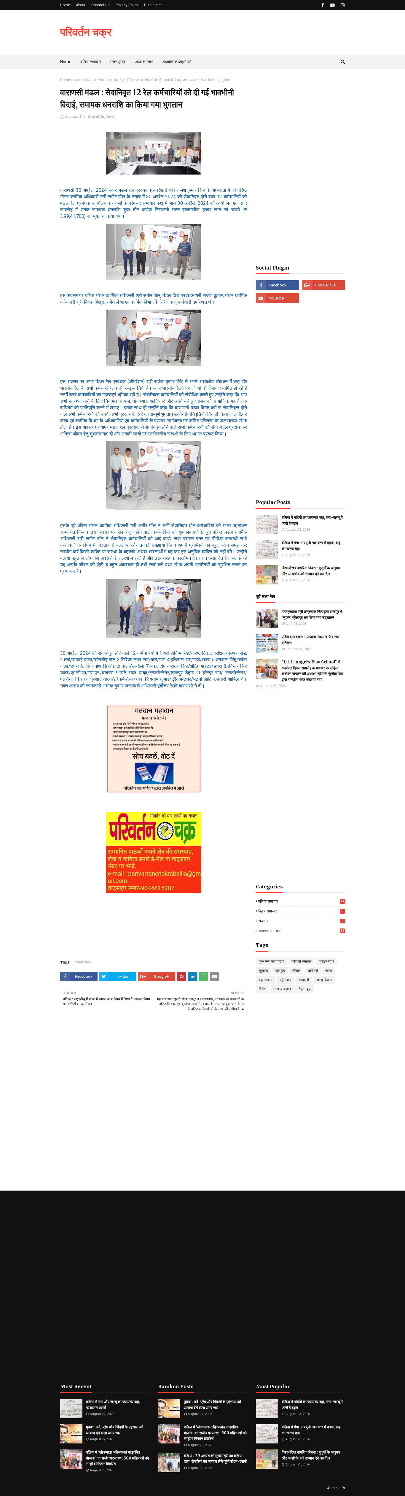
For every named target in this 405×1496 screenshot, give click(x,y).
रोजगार (300, 921)
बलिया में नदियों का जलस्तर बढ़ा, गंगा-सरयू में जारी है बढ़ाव (312, 520)
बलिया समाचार (301, 901)
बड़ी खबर (285, 980)
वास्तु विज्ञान (324, 980)
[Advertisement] (300, 167)
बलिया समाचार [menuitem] (90, 61)
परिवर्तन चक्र (85, 32)
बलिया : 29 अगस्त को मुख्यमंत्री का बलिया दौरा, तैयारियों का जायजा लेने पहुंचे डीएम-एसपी (215, 1458)
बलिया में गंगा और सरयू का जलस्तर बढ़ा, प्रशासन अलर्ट (113, 1404)
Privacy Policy (127, 5)
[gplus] (323, 285)
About (80, 5)
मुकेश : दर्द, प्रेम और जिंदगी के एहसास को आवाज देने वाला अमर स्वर (114, 1429)
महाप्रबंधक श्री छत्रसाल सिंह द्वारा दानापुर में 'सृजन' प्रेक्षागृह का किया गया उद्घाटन (312, 614)
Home (65, 5)
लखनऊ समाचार (301, 930)
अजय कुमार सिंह (74, 117)
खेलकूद (280, 971)
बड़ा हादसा (265, 980)
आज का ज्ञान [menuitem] (144, 61)
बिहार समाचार (301, 911)
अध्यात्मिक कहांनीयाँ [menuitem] (176, 61)
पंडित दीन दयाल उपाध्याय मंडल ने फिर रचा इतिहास (310, 639)
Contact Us (100, 5)
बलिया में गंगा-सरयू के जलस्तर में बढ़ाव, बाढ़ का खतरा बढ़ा (311, 545)
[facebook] (323, 5)
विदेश (262, 989)
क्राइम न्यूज (326, 961)
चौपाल (296, 971)
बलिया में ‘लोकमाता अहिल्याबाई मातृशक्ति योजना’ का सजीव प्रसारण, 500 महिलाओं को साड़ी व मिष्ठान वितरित (117, 1458)
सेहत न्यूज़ (304, 989)
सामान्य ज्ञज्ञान (282, 989)
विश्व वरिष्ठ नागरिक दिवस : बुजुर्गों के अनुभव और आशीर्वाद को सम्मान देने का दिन (311, 570)
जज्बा (328, 971)
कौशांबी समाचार (301, 961)
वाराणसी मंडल (81, 80)
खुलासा (263, 971)
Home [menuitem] (65, 61)
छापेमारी (313, 971)
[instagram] (342, 5)
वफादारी (304, 980)
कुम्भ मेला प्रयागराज (271, 961)
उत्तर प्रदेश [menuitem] (118, 61)
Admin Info (336, 1488)
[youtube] (332, 5)
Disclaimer (153, 5)
